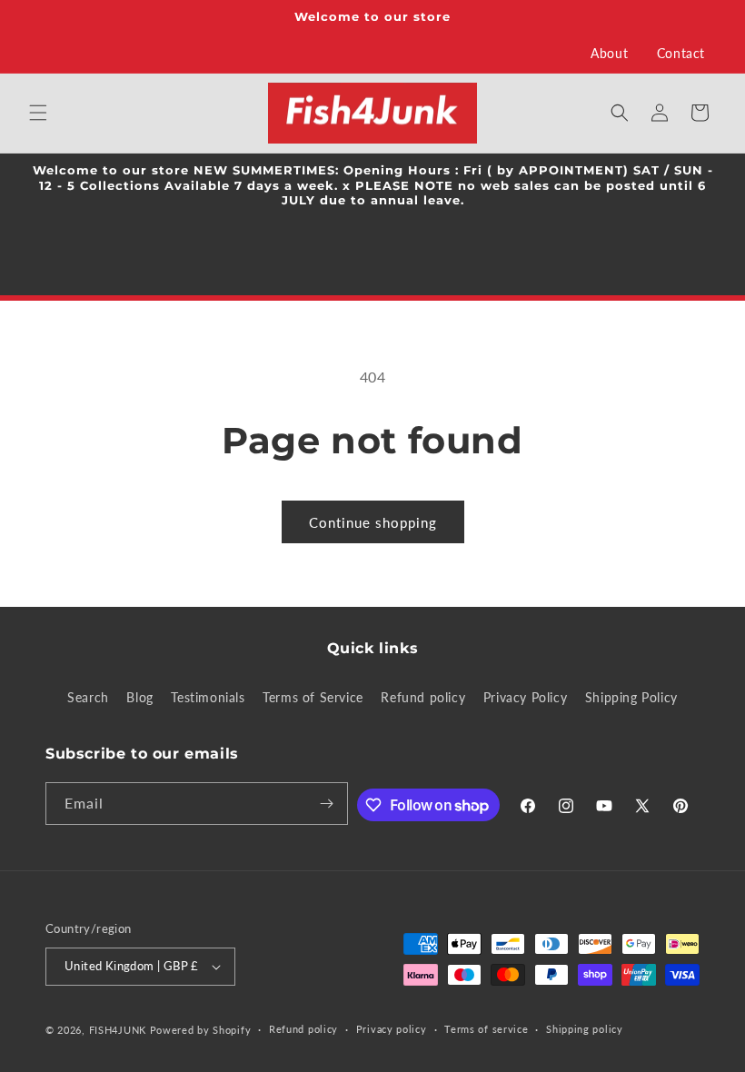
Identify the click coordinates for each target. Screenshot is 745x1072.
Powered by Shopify (201, 1030)
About (609, 53)
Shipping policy (584, 1029)
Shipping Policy (631, 697)
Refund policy (423, 697)
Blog (139, 697)
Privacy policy (391, 1029)
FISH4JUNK (117, 1030)
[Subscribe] (327, 803)
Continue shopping (373, 522)
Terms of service (486, 1029)
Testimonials (207, 697)
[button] (38, 113)
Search (88, 697)
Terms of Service (313, 697)
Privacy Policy (525, 697)
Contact (681, 53)
